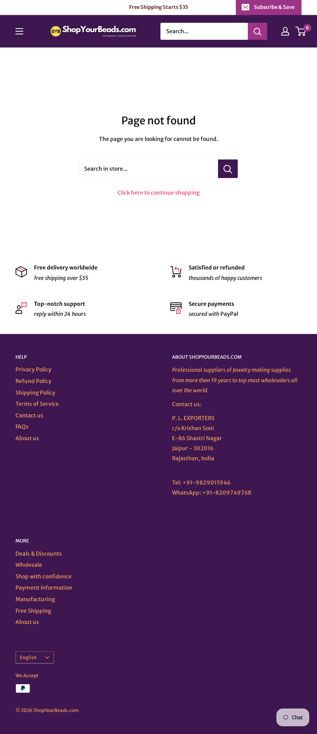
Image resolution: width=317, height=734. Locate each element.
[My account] (285, 31)
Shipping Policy (35, 392)
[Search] (257, 31)
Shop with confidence (43, 576)
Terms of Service (37, 403)
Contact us (29, 415)
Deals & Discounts (38, 553)
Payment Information (43, 587)
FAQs (22, 426)
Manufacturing (35, 599)
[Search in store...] (228, 168)
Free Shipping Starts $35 (158, 7)
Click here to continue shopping (158, 192)
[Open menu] (19, 31)
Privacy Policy (33, 369)
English (28, 657)
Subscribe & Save (274, 7)
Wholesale (28, 564)
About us (27, 438)
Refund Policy (33, 381)
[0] (301, 31)
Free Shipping (33, 610)
